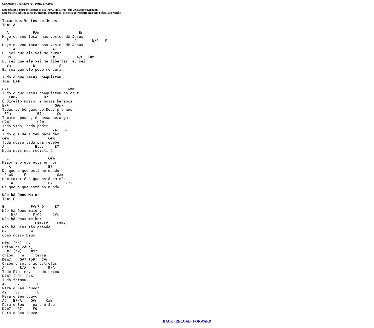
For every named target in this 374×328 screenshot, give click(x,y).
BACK (168, 321)
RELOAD (183, 321)
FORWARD (202, 321)
